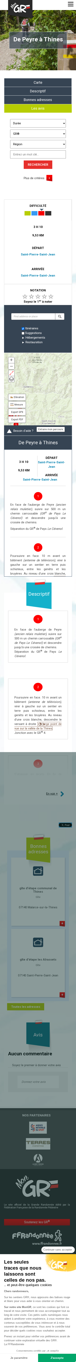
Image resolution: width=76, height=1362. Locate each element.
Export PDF (17, 419)
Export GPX (17, 412)
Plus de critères (34, 178)
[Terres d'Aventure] (38, 1144)
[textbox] (33, 316)
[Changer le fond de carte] (11, 379)
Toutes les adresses (25, 1007)
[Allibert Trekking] (38, 1160)
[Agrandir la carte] (11, 373)
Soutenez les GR (37, 1222)
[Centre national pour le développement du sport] (38, 1128)
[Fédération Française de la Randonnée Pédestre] (37, 1237)
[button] (59, 316)
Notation (38, 290)
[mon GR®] (37, 1186)
